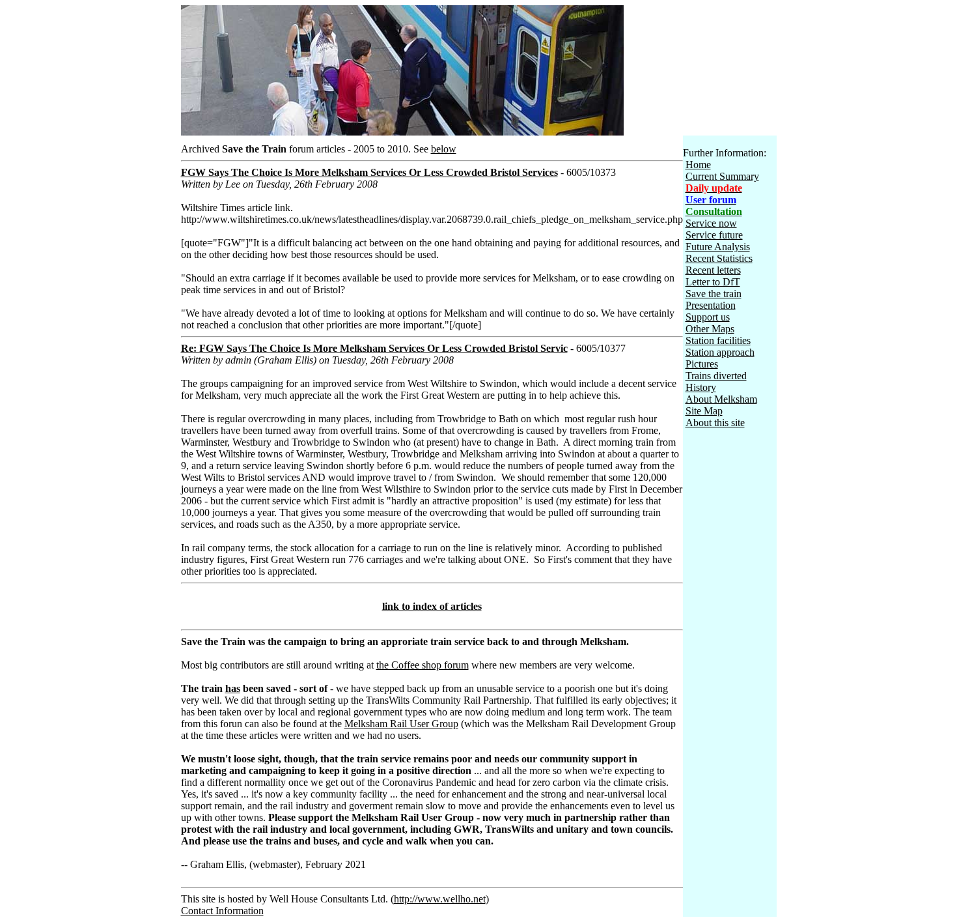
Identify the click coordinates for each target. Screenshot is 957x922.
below (443, 148)
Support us (708, 317)
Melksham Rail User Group (401, 723)
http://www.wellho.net (440, 898)
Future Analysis (718, 246)
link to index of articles (432, 606)
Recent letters (713, 270)
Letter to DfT (713, 281)
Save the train (714, 293)
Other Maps (710, 328)
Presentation (711, 305)
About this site (715, 422)
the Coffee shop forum (422, 664)
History (701, 387)
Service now (711, 223)
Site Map (704, 410)
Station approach (720, 352)
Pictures (702, 363)
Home (698, 164)
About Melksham (721, 399)
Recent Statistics (719, 258)
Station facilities (718, 340)
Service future (714, 234)
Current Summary (722, 176)
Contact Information (222, 910)
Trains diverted (716, 375)
